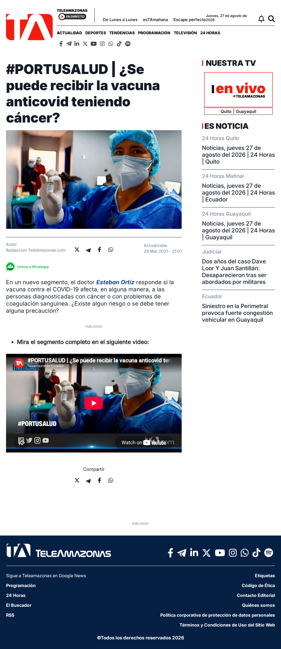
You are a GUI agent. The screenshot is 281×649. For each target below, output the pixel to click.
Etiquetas (265, 575)
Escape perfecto (189, 19)
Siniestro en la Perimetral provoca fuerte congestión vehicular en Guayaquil (237, 313)
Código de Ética (258, 585)
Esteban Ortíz (115, 282)
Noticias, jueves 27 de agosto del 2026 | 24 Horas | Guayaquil (238, 230)
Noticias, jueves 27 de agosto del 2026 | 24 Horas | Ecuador (238, 192)
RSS (10, 615)
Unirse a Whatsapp (33, 266)
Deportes (95, 32)
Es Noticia (226, 126)
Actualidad (69, 32)
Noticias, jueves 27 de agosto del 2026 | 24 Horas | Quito (238, 154)
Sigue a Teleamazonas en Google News (46, 575)
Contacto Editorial (256, 595)
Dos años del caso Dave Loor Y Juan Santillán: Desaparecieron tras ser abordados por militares (234, 271)
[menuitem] (69, 33)
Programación (154, 32)
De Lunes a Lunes (120, 19)
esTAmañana (155, 19)
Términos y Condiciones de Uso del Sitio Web (227, 625)
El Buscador (18, 605)
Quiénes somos (258, 605)
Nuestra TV (230, 63)
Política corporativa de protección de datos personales (217, 615)
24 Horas (210, 32)
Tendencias (122, 32)
